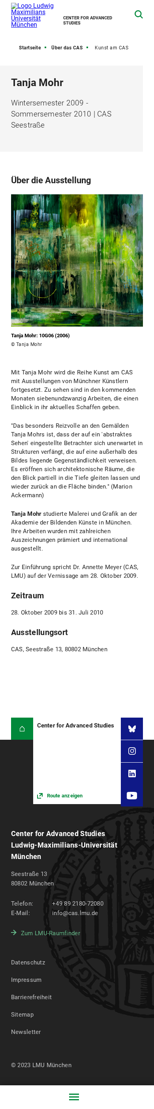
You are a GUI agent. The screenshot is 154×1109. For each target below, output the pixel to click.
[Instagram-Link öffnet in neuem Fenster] (132, 751)
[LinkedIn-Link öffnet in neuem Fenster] (132, 774)
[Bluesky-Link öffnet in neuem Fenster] (132, 729)
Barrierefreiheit (31, 997)
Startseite (30, 48)
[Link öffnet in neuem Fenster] (77, 761)
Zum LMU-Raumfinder (50, 933)
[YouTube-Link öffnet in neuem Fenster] (132, 795)
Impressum (26, 979)
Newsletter (26, 1032)
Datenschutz (28, 962)
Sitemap (22, 1014)
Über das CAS (67, 48)
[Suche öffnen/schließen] (139, 14)
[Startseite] (22, 729)
